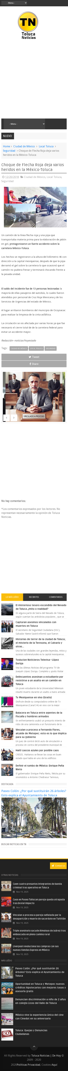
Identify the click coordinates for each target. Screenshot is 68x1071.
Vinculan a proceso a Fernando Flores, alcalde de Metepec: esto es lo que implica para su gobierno (41, 733)
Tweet (35, 357)
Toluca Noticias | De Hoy (46, 1055)
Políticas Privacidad (28, 1064)
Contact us (60, 865)
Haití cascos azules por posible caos (37, 750)
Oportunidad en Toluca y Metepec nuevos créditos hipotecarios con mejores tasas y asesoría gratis (40, 987)
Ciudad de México (24, 146)
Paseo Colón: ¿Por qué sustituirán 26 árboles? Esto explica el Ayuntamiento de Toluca (39, 972)
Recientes (34, 597)
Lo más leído (12, 597)
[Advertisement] (34, 79)
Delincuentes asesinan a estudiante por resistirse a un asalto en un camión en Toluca (39, 680)
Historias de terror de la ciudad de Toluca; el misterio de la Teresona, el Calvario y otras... (41, 643)
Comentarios (56, 597)
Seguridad (9, 150)
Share (35, 364)
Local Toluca (46, 146)
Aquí (54, 1064)
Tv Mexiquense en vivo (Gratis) (34, 697)
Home (6, 146)
